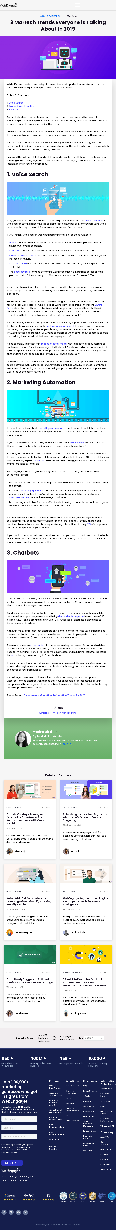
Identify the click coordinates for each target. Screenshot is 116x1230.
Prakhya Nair (78, 1013)
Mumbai (5, 1176)
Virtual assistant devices (22, 255)
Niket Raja (20, 851)
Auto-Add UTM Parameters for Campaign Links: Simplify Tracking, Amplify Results (29, 901)
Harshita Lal (78, 851)
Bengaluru (16, 1176)
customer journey (19, 497)
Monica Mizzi (42, 732)
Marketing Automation (49, 16)
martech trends (69, 712)
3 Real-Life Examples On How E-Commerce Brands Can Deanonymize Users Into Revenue (84, 982)
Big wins (55, 1038)
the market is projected (71, 616)
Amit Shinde (78, 932)
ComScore (15, 250)
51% (89, 524)
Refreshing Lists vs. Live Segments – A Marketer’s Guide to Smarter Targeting (86, 817)
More (80, 1038)
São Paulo (5, 1180)
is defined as (77, 442)
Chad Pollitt (39, 460)
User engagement (31, 490)
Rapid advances (95, 220)
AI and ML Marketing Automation (44, 1038)
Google (13, 242)
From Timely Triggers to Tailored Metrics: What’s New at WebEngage (29, 980)
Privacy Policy (64, 1224)
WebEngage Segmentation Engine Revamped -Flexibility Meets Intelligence (85, 901)
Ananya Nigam (23, 932)
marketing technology (50, 712)
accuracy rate (22, 271)
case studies (37, 645)
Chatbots (14, 109)
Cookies (76, 1224)
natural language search (60, 326)
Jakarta (25, 1180)
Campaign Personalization (67, 1038)
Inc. (12, 655)
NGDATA (66, 744)
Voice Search (16, 102)
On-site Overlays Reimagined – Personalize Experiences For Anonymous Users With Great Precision (27, 818)
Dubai (16, 1180)
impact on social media (54, 343)
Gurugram (28, 1176)
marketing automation (50, 428)
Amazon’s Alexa (18, 263)
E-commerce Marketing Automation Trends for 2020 (54, 695)
